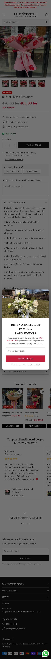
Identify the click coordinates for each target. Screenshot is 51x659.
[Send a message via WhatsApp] (45, 653)
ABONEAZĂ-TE (25, 358)
